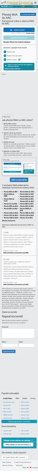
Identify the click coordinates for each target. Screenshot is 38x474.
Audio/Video (7, 398)
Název (4, 342)
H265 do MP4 (7, 431)
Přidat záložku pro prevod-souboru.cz (18, 445)
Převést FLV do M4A (10, 204)
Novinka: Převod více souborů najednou (16, 42)
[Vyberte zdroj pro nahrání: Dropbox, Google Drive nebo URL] (33, 30)
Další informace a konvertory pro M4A (15, 253)
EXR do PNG (25, 434)
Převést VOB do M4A (27, 215)
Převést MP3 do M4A (27, 206)
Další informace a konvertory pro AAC (15, 284)
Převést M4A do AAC (27, 196)
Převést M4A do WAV (27, 194)
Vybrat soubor (18, 30)
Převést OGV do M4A (11, 215)
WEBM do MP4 (8, 415)
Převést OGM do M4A (11, 218)
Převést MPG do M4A (11, 206)
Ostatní (24, 398)
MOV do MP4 (25, 405)
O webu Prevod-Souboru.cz (22, 462)
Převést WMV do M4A (27, 213)
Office (17, 398)
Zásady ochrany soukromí (12, 68)
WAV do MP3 (7, 412)
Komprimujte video (9, 402)
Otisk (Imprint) (6, 462)
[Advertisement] (19, 93)
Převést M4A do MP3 (11, 192)
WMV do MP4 (25, 418)
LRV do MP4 (25, 431)
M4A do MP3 (25, 409)
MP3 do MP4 (25, 412)
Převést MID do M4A (26, 204)
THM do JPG (7, 434)
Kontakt (20, 465)
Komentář (5, 327)
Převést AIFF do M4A (27, 201)
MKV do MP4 (25, 402)
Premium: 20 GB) (30, 33)
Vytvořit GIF (7, 405)
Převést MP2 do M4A (11, 208)
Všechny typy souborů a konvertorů (19, 421)
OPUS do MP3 (7, 418)
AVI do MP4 (6, 409)
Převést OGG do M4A (11, 213)
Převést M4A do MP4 (27, 199)
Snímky (32, 398)
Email (21, 342)
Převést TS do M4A (26, 218)
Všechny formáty (7, 465)
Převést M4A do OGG (27, 192)
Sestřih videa (25, 415)
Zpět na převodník (19, 180)
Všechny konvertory (8, 220)
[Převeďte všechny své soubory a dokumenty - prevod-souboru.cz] (17, 2)
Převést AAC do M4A (29, 14)
